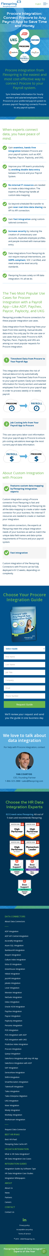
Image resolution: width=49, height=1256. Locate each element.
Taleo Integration (12, 1091)
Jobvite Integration (12, 983)
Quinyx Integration (12, 1053)
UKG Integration (11, 1100)
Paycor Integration (13, 1016)
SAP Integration (11, 1068)
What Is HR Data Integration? (17, 1154)
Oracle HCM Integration (15, 1006)
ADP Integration (11, 931)
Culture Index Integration (15, 959)
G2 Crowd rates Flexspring (19, 814)
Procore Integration (13, 1049)
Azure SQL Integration (14, 945)
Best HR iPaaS (11, 1139)
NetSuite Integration (13, 997)
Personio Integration (13, 1025)
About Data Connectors (15, 921)
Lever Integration (12, 988)
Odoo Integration (12, 1002)
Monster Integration (13, 992)
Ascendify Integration (14, 941)
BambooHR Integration (15, 950)
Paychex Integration (13, 1011)
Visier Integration (12, 1105)
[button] (38, 4)
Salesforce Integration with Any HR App (21, 1058)
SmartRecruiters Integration (16, 1082)
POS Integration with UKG (16, 1039)
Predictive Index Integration (16, 1044)
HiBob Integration (12, 973)
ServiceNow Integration (15, 1072)
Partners (8, 1197)
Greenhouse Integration (15, 969)
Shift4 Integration (12, 1077)
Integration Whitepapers (15, 1178)
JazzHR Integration (13, 978)
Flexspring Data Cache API (16, 1144)
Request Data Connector (15, 1129)
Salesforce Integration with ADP (18, 1063)
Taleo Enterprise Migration (16, 1096)
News (7, 1192)
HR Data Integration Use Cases (18, 1158)
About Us (9, 1188)
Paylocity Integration (13, 1020)
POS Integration (11, 1030)
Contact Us (9, 1212)
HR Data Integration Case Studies (19, 1173)
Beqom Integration (13, 955)
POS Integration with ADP (16, 1035)
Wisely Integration (12, 1110)
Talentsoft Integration (14, 1086)
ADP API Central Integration (16, 936)
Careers (8, 1202)
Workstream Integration (15, 1119)
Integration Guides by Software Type (20, 1168)
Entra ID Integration (13, 964)
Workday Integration (13, 1115)
